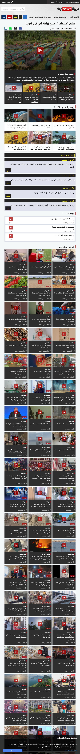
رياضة (50, 17)
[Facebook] (20, 28)
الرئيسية (76, 17)
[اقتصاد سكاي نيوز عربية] (25, 17)
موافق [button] (12, 750)
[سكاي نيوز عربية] (68, 9)
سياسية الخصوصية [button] (71, 750)
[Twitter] (15, 28)
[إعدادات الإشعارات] (20, 17)
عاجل (15, 17)
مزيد (31, 17)
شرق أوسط (63, 17)
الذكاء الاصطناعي (41, 17)
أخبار (71, 17)
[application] (40, 50)
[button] (9, 17)
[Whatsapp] (10, 28)
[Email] (5, 28)
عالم (56, 17)
